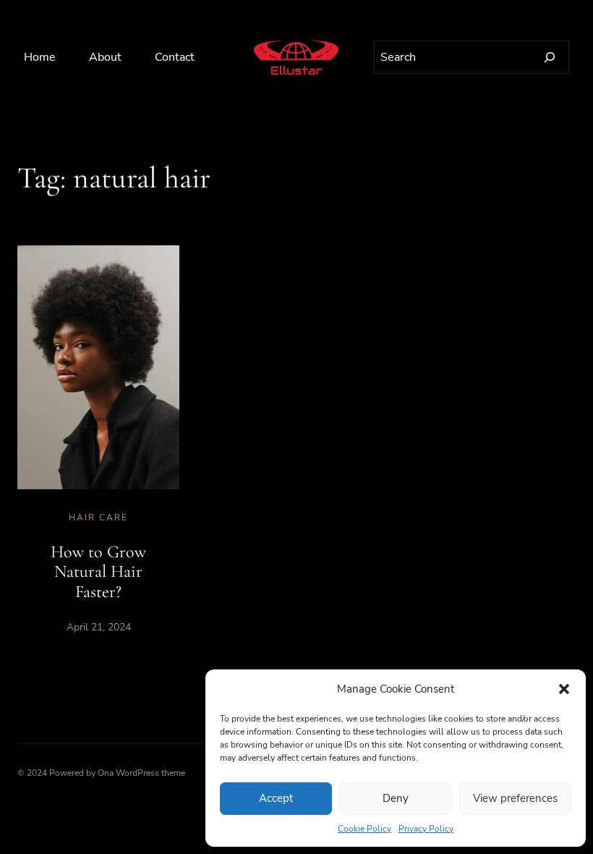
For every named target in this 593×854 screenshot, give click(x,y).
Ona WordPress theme (141, 773)
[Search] (550, 57)
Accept (276, 798)
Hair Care (98, 517)
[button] (564, 689)
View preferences (515, 798)
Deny (396, 798)
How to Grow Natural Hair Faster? (98, 571)
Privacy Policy (425, 828)
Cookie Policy (364, 828)
